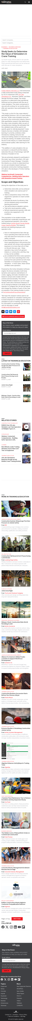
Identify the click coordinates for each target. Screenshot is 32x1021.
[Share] (6, 311)
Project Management (7, 900)
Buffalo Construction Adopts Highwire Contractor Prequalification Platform (13, 903)
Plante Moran (9, 697)
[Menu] (29, 2)
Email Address (7, 330)
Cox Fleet (7, 802)
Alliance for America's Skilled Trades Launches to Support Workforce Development (13, 658)
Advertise (15, 1014)
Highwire (7, 906)
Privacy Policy (20, 350)
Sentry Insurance (10, 626)
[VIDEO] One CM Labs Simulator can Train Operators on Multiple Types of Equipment (11, 427)
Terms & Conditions (13, 1016)
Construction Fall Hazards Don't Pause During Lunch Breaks (9, 376)
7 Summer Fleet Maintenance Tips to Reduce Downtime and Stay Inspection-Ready (16, 798)
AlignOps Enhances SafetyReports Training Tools (15, 764)
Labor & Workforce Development (11, 519)
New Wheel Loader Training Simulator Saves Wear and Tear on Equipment (10, 448)
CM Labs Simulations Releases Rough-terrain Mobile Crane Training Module (11, 459)
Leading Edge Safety (11, 560)
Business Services (15, 47)
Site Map (22, 1016)
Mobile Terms (9, 350)
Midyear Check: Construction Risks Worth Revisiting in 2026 (10, 396)
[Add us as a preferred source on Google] (18, 311)
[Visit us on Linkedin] (15, 927)
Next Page (17, 918)
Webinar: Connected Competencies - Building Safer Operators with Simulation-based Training (9, 438)
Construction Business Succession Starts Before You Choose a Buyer (14, 694)
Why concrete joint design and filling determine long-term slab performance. (14, 596)
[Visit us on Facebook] (2, 927)
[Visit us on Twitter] (7, 927)
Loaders (3, 444)
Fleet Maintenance (7, 796)
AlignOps (7, 767)
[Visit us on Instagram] (11, 927)
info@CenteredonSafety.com (10, 307)
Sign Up (7, 353)
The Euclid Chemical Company (14, 593)
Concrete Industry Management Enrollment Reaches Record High (15, 868)
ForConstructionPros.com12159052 (14, 292)
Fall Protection (6, 554)
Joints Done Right (7, 385)
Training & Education (10, 48)
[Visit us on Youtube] (19, 927)
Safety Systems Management (13, 732)
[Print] (2, 311)
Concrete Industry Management (14, 872)
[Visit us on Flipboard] (23, 927)
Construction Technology (9, 423)
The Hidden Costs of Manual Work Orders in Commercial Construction (15, 833)
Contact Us (8, 1014)
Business (4, 47)
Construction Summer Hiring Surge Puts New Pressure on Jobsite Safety (10, 365)
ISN (6, 525)
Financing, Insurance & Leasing (10, 620)
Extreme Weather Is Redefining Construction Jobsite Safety (15, 729)
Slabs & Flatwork (6, 589)
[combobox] (16, 40)
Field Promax (8, 837)
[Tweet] (14, 311)
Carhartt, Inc (8, 662)
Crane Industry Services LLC (10, 90)
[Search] (25, 2)
